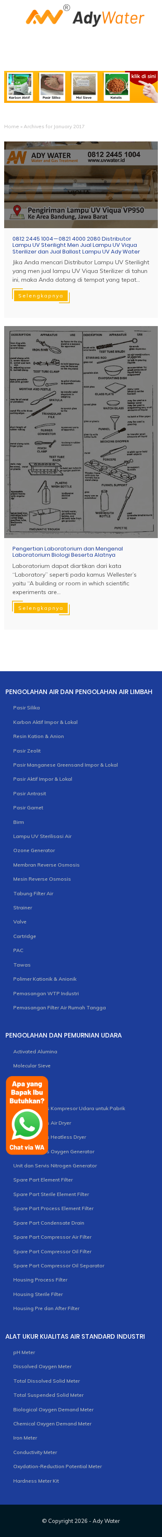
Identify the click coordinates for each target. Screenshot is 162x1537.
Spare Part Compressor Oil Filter (52, 1251)
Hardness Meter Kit (36, 1481)
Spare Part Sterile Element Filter (51, 1194)
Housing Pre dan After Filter (46, 1308)
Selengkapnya (41, 295)
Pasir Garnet (28, 807)
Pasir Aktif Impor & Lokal (42, 779)
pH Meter (24, 1352)
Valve (20, 921)
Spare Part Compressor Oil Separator (58, 1265)
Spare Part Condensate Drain (48, 1223)
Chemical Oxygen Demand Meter (52, 1423)
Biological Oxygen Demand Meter (53, 1409)
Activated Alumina (35, 1051)
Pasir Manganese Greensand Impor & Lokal (65, 765)
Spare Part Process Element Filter (53, 1208)
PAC (18, 950)
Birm (18, 822)
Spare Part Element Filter (43, 1179)
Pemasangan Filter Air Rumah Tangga (59, 1007)
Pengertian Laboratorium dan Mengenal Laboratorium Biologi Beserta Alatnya (67, 552)
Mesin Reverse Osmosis (42, 879)
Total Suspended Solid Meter (48, 1395)
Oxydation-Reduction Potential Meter (57, 1466)
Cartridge (24, 936)
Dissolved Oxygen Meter (42, 1366)
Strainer (22, 907)
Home (11, 126)
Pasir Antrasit (29, 793)
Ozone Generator (34, 850)
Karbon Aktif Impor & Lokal (45, 722)
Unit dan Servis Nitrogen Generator (55, 1165)
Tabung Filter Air (33, 893)
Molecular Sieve (32, 1065)
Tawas (22, 965)
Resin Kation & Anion (38, 736)
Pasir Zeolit (27, 751)
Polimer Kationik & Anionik (44, 979)
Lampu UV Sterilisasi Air (42, 836)
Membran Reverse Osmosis (46, 865)
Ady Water (106, 1521)
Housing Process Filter (40, 1279)
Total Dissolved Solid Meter (46, 1381)
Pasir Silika (26, 707)
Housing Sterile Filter (38, 1294)
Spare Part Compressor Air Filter (52, 1237)
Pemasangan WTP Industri (46, 993)
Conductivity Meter (35, 1452)
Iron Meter (25, 1438)
